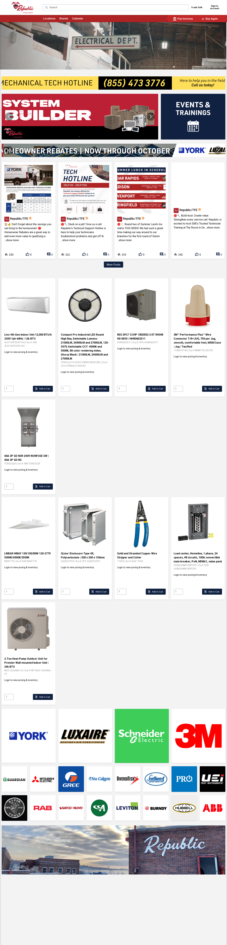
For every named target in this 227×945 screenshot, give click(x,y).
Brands (63, 18)
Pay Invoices (183, 18)
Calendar (77, 18)
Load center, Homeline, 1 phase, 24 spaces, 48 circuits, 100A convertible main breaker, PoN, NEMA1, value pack (198, 557)
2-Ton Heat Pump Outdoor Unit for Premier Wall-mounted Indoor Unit (26, 662)
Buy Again (209, 18)
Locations (49, 18)
